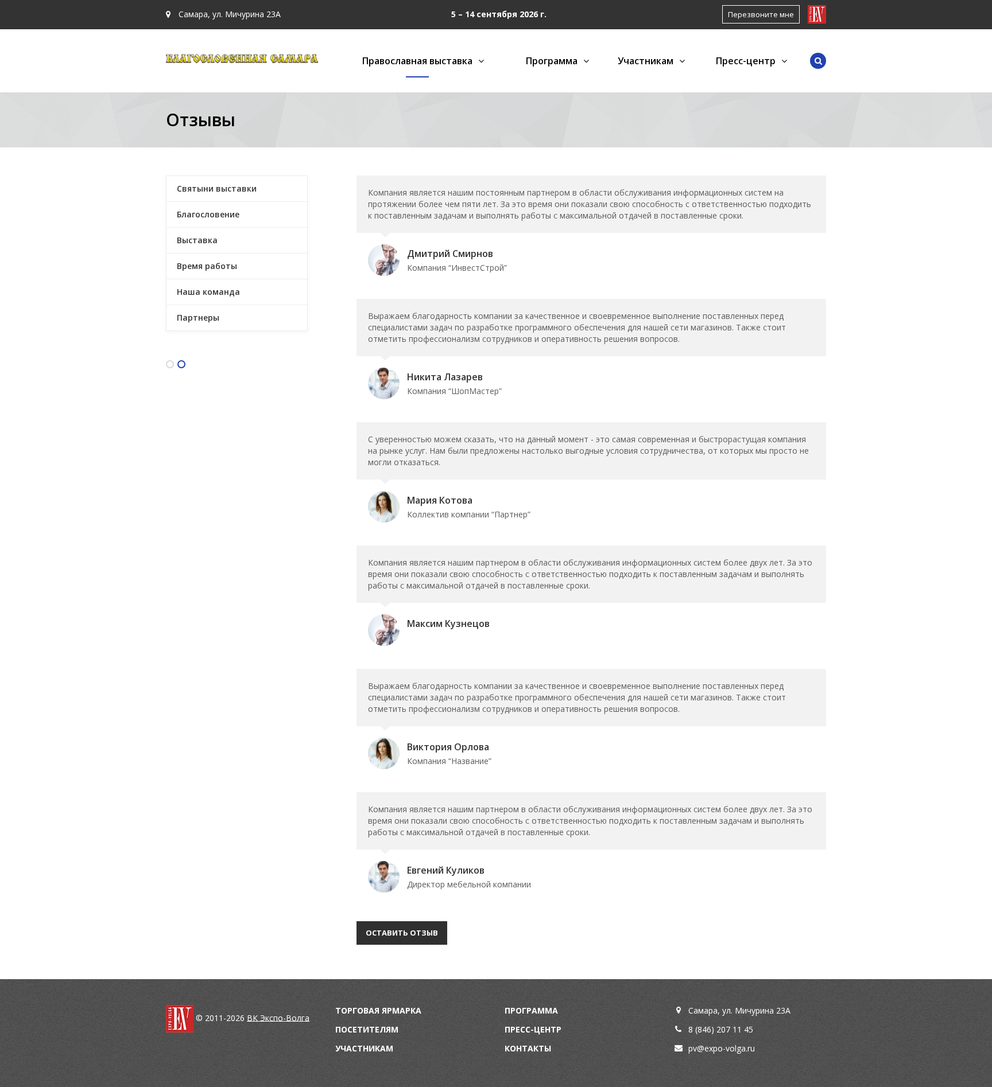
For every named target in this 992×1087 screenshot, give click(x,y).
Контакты (528, 1048)
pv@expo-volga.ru (721, 1048)
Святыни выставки (217, 188)
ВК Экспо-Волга (278, 1017)
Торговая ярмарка (378, 1010)
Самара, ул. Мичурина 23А (228, 14)
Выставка (197, 240)
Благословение (208, 214)
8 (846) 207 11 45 (720, 1029)
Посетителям (366, 1029)
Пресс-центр (533, 1029)
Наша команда (208, 291)
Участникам (364, 1048)
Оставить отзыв (402, 933)
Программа (531, 1010)
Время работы (207, 265)
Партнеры (198, 317)
